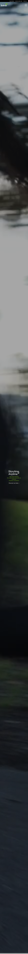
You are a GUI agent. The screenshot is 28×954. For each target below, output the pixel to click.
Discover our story (13, 483)
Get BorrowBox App (18, 1)
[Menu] (26, 5)
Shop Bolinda (12, 1)
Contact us (25, 1)
